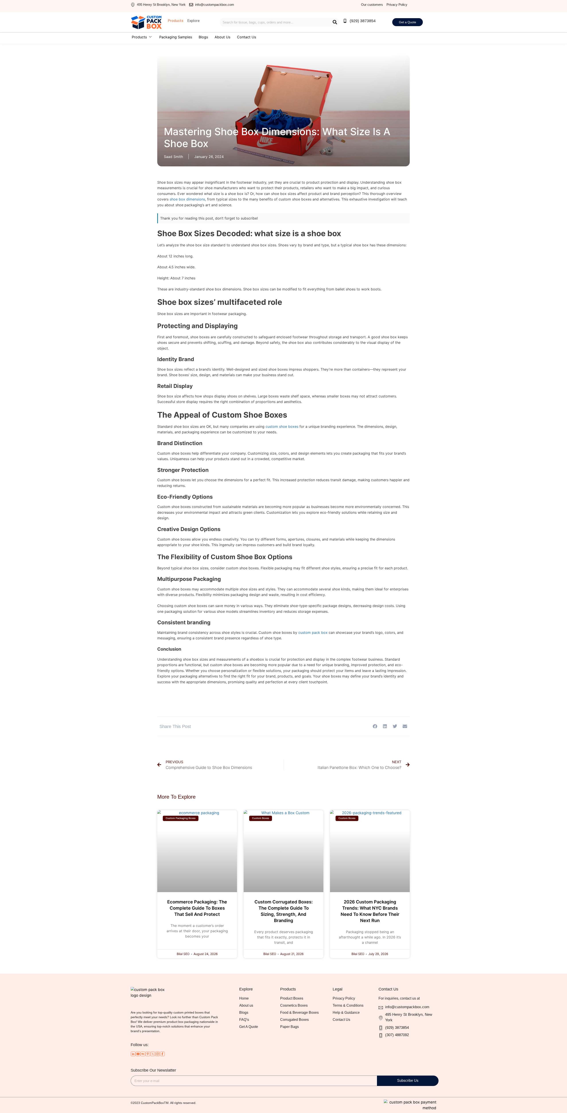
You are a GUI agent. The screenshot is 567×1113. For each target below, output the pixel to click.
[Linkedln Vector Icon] (133, 1053)
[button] (375, 726)
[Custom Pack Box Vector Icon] (162, 1053)
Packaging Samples (175, 37)
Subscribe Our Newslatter (153, 1070)
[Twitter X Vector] (152, 1053)
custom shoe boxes (282, 426)
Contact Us (246, 37)
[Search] (334, 22)
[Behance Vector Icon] (142, 1053)
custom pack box (313, 632)
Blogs (203, 37)
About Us (222, 37)
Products (139, 37)
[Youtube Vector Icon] (138, 1053)
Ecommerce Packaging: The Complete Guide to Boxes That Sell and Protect (197, 908)
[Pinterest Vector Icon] (147, 1053)
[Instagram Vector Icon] (157, 1053)
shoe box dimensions (187, 199)
